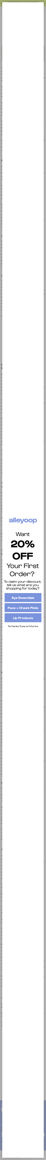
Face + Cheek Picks (23, 608)
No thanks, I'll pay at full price (23, 626)
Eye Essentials (23, 597)
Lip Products (23, 618)
